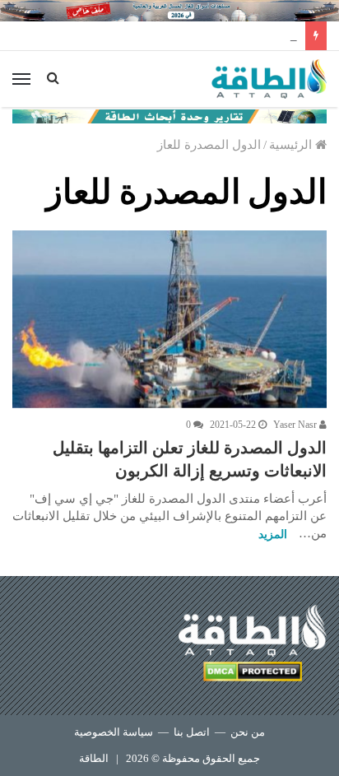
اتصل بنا (192, 732)
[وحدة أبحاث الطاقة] (169, 115)
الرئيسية (292, 144)
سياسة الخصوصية (113, 732)
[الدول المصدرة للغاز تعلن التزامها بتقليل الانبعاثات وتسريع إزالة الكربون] (169, 318)
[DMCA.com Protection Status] (252, 674)
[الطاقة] (269, 79)
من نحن (247, 732)
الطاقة (94, 758)
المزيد (272, 534)
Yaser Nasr (296, 424)
